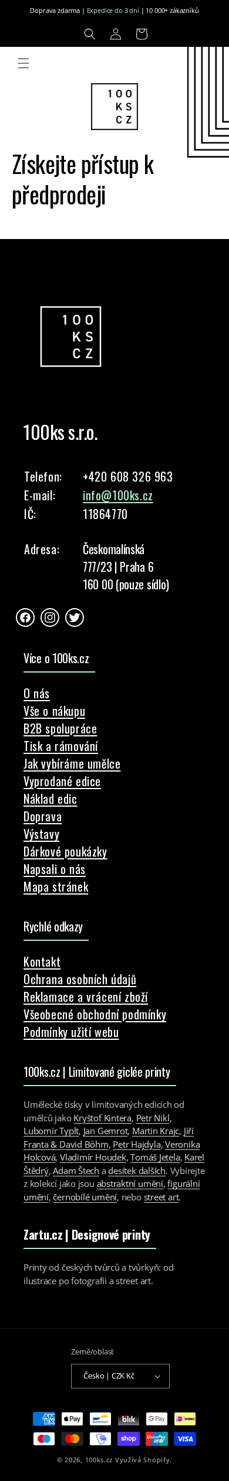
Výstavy (41, 833)
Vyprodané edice (62, 781)
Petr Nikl (153, 1118)
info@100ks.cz (118, 495)
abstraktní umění (130, 1183)
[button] (90, 34)
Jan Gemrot (105, 1131)
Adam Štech (76, 1170)
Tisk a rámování (60, 746)
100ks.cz (99, 1459)
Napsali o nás (54, 869)
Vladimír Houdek (93, 1157)
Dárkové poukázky (65, 851)
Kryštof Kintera (102, 1118)
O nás (36, 693)
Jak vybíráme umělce (71, 763)
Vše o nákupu (54, 710)
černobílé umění (85, 1197)
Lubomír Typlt (51, 1131)
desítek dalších (137, 1170)
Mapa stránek (55, 886)
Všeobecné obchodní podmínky (94, 1014)
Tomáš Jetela (155, 1157)
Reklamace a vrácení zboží (85, 996)
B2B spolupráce (60, 728)
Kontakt (41, 961)
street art (161, 1197)
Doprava (42, 816)
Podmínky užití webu (71, 1031)
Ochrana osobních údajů (79, 979)
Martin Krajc (155, 1131)
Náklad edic (50, 798)
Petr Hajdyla (136, 1144)
